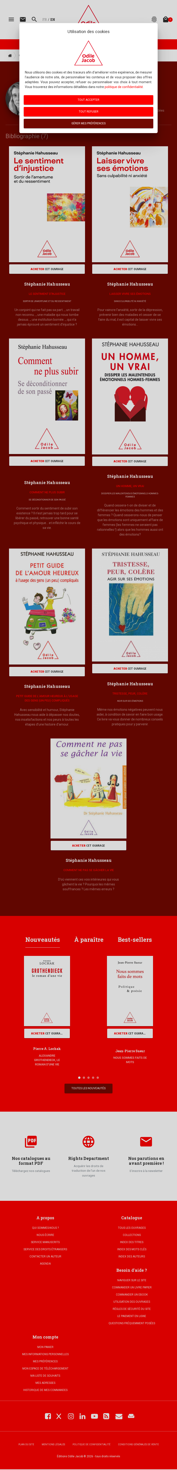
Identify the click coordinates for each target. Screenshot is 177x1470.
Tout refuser (88, 111)
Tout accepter (88, 99)
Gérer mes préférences (88, 123)
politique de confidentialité (124, 87)
